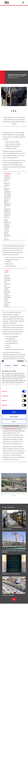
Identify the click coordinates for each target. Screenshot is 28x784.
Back (14, 599)
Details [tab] (15, 365)
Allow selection (14, 416)
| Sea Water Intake (16, 77)
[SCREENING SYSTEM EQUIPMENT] (14, 96)
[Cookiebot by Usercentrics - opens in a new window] (18, 361)
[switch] (24, 396)
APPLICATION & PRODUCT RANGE (16, 76)
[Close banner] (25, 361)
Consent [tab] (7, 365)
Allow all (14, 412)
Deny (14, 421)
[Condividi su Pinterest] (15, 111)
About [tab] (23, 365)
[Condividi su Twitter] (13, 111)
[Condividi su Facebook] (11, 111)
